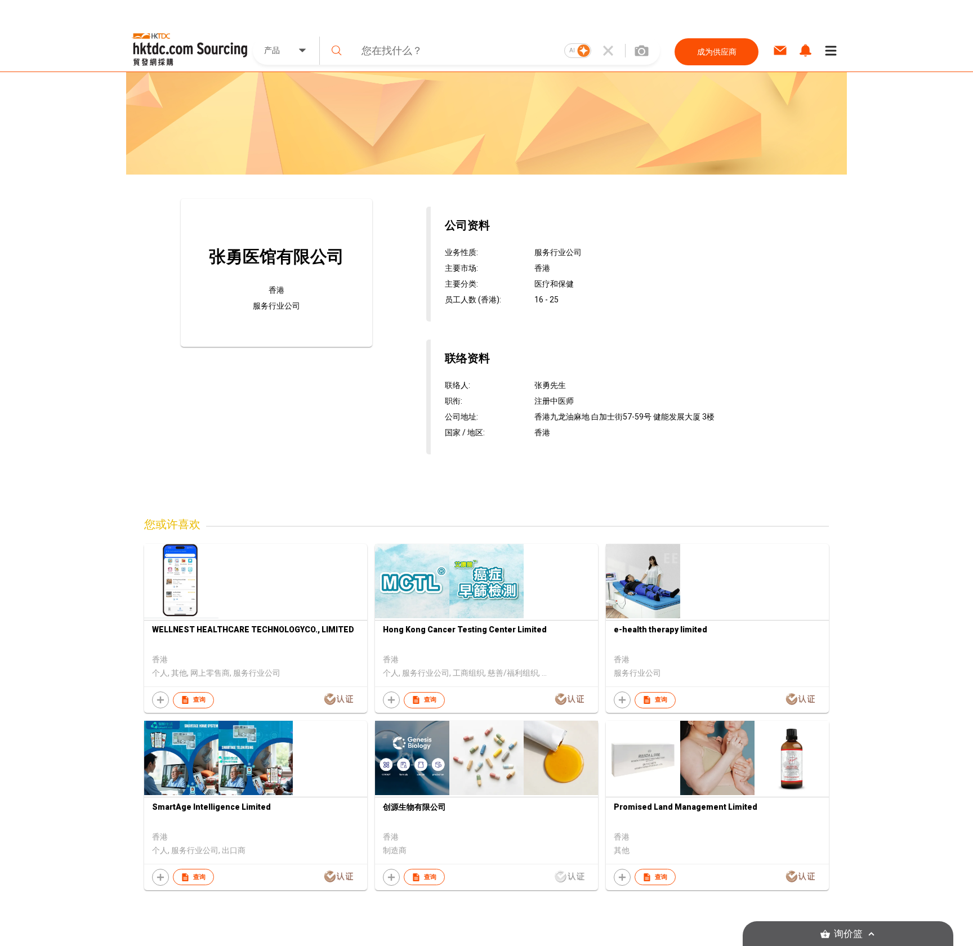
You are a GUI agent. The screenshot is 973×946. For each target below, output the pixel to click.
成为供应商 (717, 51)
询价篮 (848, 934)
